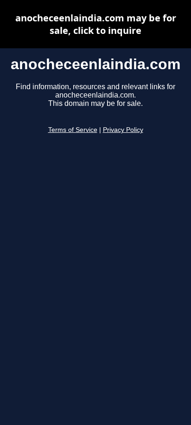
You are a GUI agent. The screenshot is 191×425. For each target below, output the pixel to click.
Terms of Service (72, 129)
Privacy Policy (123, 129)
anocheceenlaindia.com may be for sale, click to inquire (95, 24)
